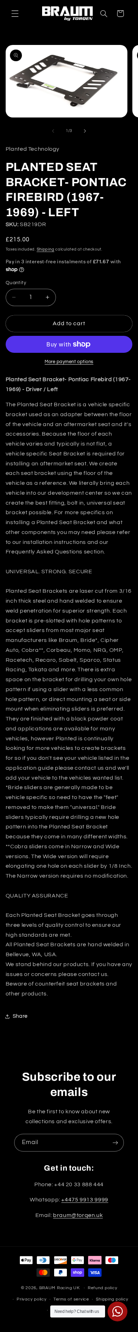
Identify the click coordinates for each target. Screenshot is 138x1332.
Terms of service (71, 1299)
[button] (15, 13)
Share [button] (20, 1016)
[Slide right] (85, 131)
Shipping (45, 249)
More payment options (69, 362)
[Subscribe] (115, 1142)
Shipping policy (112, 1299)
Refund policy (102, 1288)
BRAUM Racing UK (59, 1288)
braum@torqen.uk (78, 1215)
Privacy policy (31, 1299)
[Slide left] (53, 131)
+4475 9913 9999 (84, 1199)
